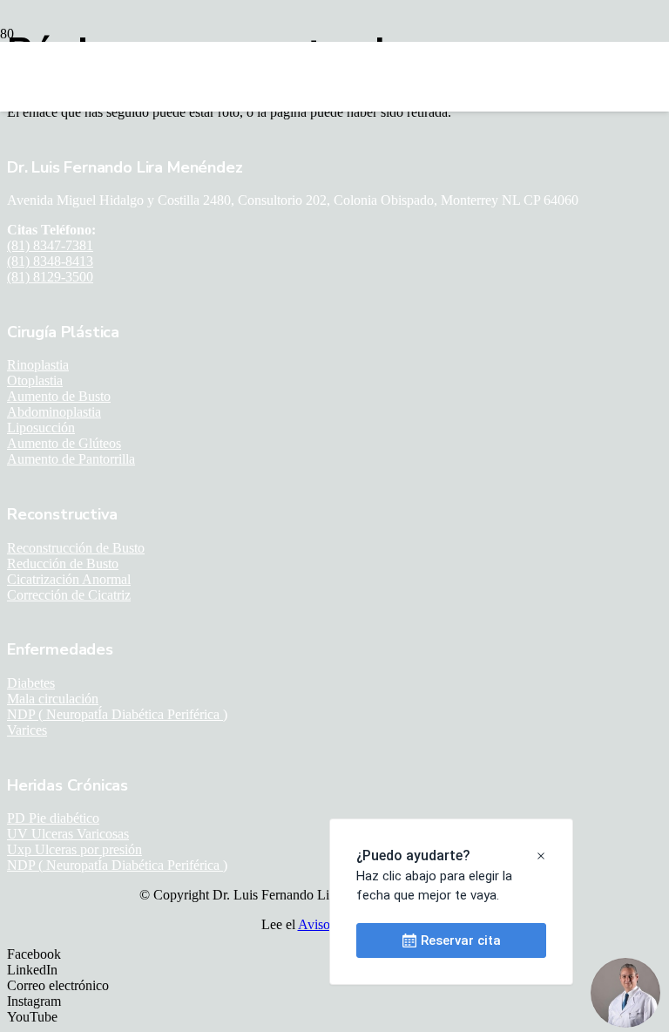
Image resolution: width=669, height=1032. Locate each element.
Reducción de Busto (62, 563)
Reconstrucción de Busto (76, 547)
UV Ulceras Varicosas (68, 833)
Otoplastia (35, 380)
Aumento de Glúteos (64, 443)
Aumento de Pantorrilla (71, 459)
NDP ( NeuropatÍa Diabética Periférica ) (117, 714)
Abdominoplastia (54, 411)
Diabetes (31, 683)
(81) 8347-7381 (50, 245)
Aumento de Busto (59, 396)
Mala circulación (52, 698)
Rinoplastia (38, 364)
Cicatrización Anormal (69, 579)
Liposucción (41, 427)
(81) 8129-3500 (50, 276)
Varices (27, 730)
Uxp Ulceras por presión (74, 849)
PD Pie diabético (53, 818)
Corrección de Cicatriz (69, 594)
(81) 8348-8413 (50, 261)
